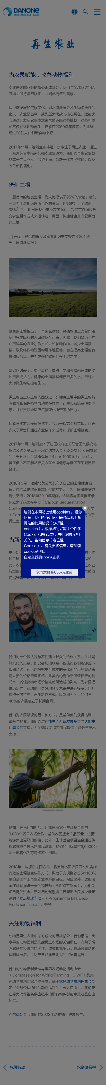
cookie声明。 (35, 551)
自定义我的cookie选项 (42, 557)
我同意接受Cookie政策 (54, 572)
